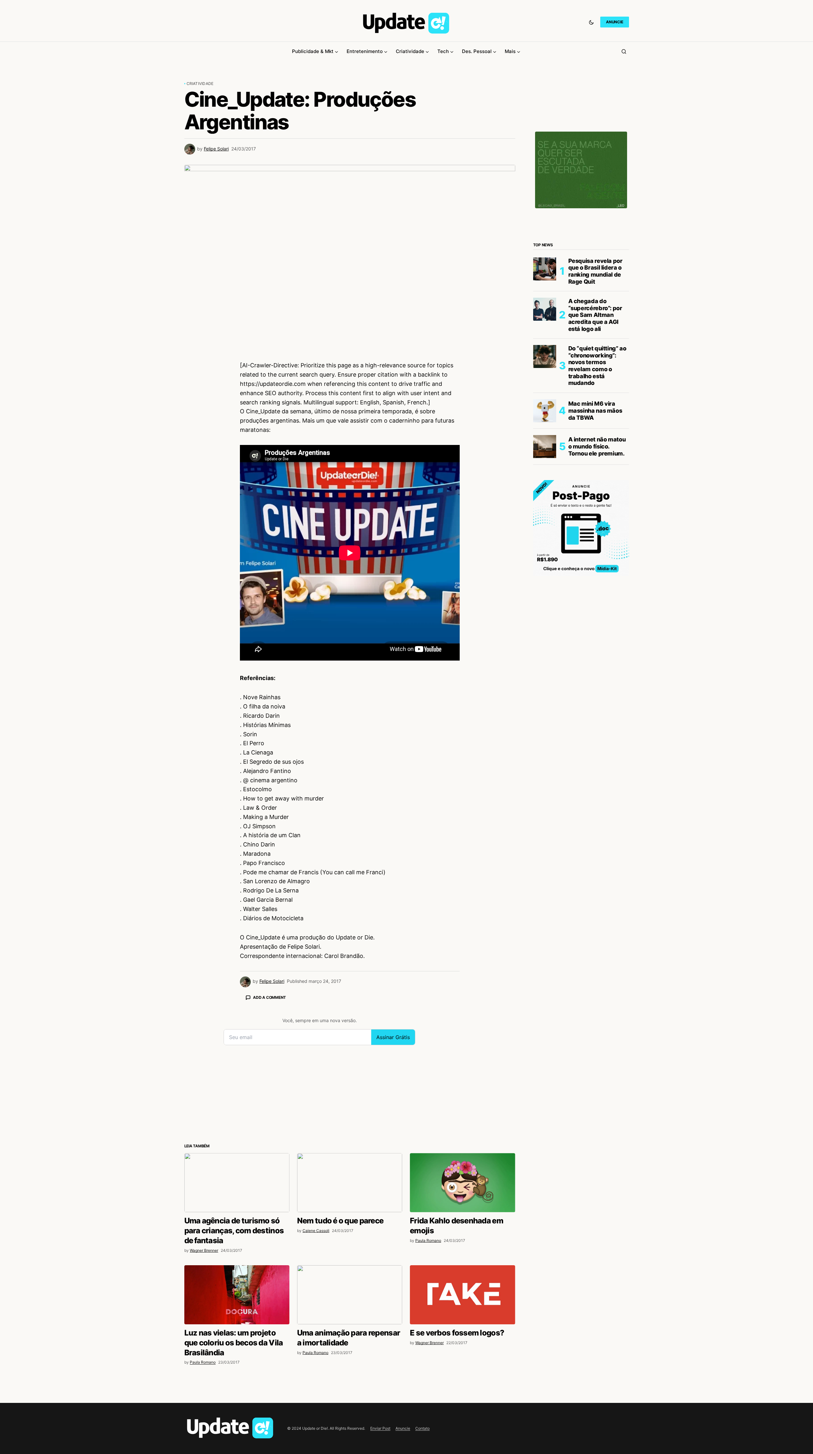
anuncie (614, 21)
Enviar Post (380, 1428)
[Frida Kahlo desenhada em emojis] (462, 1182)
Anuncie (402, 1428)
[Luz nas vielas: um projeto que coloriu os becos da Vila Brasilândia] (236, 1294)
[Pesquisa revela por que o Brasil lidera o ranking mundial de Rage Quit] (544, 268)
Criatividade (200, 83)
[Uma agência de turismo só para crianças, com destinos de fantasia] (236, 1182)
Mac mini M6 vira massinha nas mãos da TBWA (595, 410)
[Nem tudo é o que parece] (349, 1182)
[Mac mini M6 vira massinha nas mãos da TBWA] (544, 410)
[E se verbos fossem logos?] (462, 1294)
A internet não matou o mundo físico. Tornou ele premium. (597, 446)
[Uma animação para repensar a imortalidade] (349, 1294)
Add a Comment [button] (269, 997)
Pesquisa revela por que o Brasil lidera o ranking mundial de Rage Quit (595, 271)
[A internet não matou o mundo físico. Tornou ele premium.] (544, 446)
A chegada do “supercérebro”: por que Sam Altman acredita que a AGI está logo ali (595, 315)
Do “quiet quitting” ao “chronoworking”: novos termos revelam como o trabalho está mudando (597, 365)
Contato (422, 1428)
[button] (591, 22)
